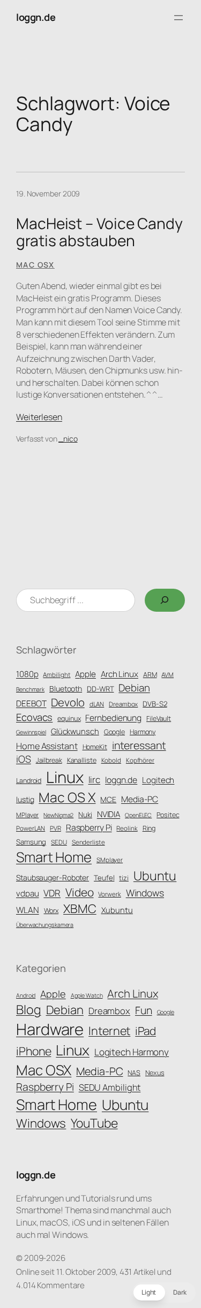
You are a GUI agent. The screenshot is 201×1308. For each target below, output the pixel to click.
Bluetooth (65, 688)
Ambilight (56, 675)
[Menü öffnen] (178, 17)
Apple (85, 674)
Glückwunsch (75, 731)
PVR (55, 828)
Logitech (158, 780)
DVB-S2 (155, 704)
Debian (134, 688)
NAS (134, 1072)
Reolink (126, 828)
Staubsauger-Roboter (52, 877)
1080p (27, 674)
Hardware (50, 1029)
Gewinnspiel (31, 732)
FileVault (158, 718)
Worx (51, 910)
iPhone (33, 1051)
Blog (28, 1009)
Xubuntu (117, 909)
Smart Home (54, 857)
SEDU (59, 842)
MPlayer (27, 815)
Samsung (31, 842)
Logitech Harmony (131, 1052)
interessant (139, 745)
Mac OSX (35, 265)
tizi (124, 878)
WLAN (27, 910)
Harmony (142, 731)
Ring (149, 828)
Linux (65, 777)
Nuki (85, 814)
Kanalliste (81, 760)
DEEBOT (31, 703)
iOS (23, 758)
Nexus (155, 1072)
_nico (68, 439)
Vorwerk (109, 894)
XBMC (79, 908)
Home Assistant (47, 746)
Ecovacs (34, 717)
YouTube (94, 1123)
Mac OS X (67, 797)
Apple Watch (87, 995)
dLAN (97, 704)
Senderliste (88, 842)
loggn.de (35, 17)
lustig (25, 799)
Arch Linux (119, 674)
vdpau (27, 893)
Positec (168, 814)
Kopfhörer (140, 760)
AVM (167, 675)
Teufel (104, 878)
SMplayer (109, 860)
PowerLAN (30, 828)
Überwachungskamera (44, 925)
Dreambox (123, 704)
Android (25, 995)
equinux (68, 718)
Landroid (28, 780)
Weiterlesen (39, 417)
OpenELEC (138, 815)
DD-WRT (100, 689)
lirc (94, 779)
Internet (109, 1030)
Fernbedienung (113, 718)
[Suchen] (165, 600)
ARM (150, 674)
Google (114, 731)
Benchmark (30, 689)
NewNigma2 (58, 815)
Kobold (111, 760)
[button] (164, 1292)
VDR (52, 893)
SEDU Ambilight (110, 1087)
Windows (145, 892)
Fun (143, 1010)
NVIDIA (108, 814)
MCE (108, 799)
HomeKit (95, 746)
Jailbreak (49, 760)
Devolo (67, 702)
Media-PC (139, 799)
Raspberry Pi (89, 827)
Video (79, 892)
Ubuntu (154, 875)
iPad (145, 1030)
